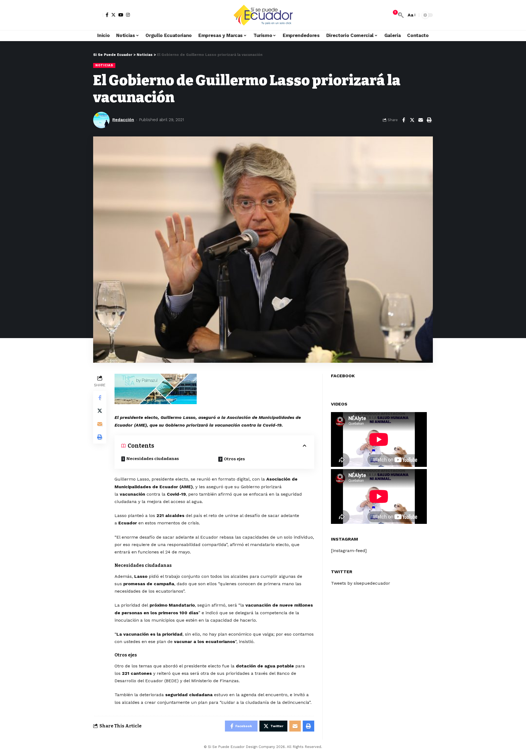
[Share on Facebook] (403, 120)
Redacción (123, 119)
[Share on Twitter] (412, 120)
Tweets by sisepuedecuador (360, 583)
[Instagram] (128, 15)
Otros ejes (234, 458)
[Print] (429, 120)
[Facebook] (107, 15)
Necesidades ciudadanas (152, 458)
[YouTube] (121, 15)
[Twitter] (113, 15)
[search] (401, 15)
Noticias (104, 65)
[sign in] (98, 15)
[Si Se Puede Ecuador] (263, 15)
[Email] (420, 120)
